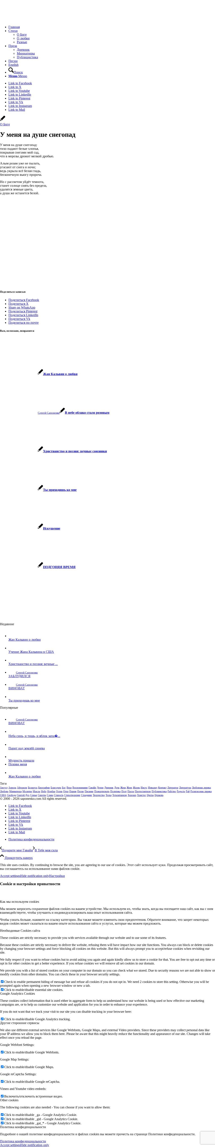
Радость (181, 791)
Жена (123, 787)
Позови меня (17, 764)
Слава (50, 795)
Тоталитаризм (119, 795)
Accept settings (10, 876)
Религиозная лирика (201, 791)
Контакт (162, 787)
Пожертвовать (101, 791)
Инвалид (152, 787)
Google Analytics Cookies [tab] (17, 993)
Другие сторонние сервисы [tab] (19, 1023)
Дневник (108, 787)
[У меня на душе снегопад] (2, 120)
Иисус (144, 787)
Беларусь (32, 787)
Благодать (56, 787)
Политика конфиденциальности (23, 1141)
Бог (64, 787)
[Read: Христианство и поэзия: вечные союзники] (12, 660)
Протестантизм (143, 791)
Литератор (172, 787)
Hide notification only (34, 876)
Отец (65, 791)
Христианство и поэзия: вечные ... (33, 664)
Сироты (42, 795)
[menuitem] (111, 27)
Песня (80, 791)
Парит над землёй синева (26, 748)
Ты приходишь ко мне (24, 700)
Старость (58, 795)
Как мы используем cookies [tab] (19, 901)
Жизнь (136, 787)
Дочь (116, 787)
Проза (130, 791)
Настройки (57, 876)
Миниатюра (15, 791)
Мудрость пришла (21, 760)
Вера (69, 787)
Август (4, 787)
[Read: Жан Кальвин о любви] (12, 636)
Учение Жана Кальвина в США (31, 652)
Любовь (4, 791)
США (3, 795)
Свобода (11, 795)
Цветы (150, 795)
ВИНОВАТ (16, 688)
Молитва (27, 791)
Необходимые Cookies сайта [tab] (20, 930)
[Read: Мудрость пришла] (12, 756)
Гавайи (92, 787)
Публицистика (159, 791)
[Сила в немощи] (31, 20)
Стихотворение (72, 795)
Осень (59, 791)
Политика (115, 791)
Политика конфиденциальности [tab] (23, 1127)
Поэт (124, 791)
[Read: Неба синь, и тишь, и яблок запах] (12, 731)
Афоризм (22, 787)
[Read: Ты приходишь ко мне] (12, 696)
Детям (100, 787)
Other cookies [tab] (9, 1100)
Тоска (108, 795)
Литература (185, 787)
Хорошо (132, 795)
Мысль (36, 791)
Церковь (159, 795)
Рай (188, 791)
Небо (43, 791)
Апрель (12, 787)
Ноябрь (51, 791)
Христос (141, 795)
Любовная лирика (201, 787)
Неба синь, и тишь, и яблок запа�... (34, 736)
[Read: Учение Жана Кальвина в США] (12, 648)
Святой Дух (23, 795)
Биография (44, 787)
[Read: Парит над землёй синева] (12, 744)
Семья (33, 795)
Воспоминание (80, 787)
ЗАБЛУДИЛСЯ (19, 676)
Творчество (99, 795)
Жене (129, 787)
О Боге (5, 124)
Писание (89, 791)
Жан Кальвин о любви (24, 639)
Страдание (86, 795)
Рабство (172, 791)
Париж (72, 791)
